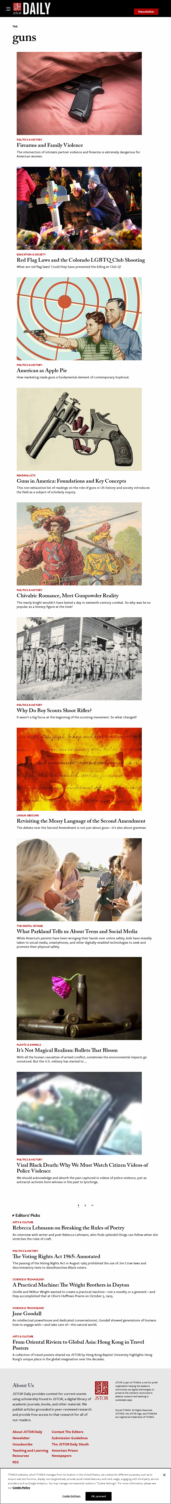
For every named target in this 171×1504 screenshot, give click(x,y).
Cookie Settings (71, 1496)
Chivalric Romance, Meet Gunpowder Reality (67, 596)
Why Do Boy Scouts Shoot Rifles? (54, 711)
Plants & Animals (29, 1045)
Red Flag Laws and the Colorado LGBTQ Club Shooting (81, 260)
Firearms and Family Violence (50, 146)
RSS (16, 1462)
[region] (85, 1486)
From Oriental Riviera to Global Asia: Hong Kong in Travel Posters (78, 1345)
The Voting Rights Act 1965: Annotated (56, 1257)
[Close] (164, 1474)
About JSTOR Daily (27, 1431)
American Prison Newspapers (65, 1453)
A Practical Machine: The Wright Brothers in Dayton (71, 1285)
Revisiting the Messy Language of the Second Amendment (81, 821)
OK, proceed (98, 1496)
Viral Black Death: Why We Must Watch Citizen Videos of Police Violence (82, 1168)
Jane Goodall (27, 1314)
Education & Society (31, 254)
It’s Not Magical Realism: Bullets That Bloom (67, 1051)
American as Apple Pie (42, 371)
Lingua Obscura (28, 815)
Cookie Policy (21, 1488)
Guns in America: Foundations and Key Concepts (71, 481)
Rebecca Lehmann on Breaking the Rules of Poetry (68, 1228)
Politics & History (29, 139)
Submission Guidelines (70, 1437)
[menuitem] (146, 12)
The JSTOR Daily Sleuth (70, 1444)
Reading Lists (26, 475)
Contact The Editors (67, 1431)
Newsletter (146, 11)
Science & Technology (28, 1279)
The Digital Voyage (30, 926)
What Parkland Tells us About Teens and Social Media (77, 932)
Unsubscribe (23, 1444)
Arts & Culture (23, 1222)
